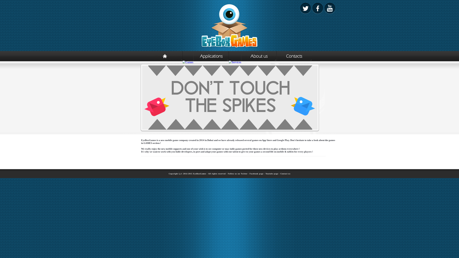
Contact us (285, 174)
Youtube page (272, 174)
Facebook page (256, 174)
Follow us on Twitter (237, 174)
